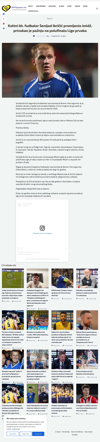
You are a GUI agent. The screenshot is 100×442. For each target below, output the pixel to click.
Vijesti (30, 6)
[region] (25, 426)
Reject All (26, 434)
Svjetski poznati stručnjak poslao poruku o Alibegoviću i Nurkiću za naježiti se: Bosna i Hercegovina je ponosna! (12, 411)
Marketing (65, 432)
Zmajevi (63, 36)
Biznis (85, 6)
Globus (61, 6)
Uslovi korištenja (77, 432)
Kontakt (74, 435)
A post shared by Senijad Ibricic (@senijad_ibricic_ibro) (42, 259)
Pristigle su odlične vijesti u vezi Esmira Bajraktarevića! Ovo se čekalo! (86, 408)
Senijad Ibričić (55, 36)
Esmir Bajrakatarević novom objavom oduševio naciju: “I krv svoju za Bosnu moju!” (37, 408)
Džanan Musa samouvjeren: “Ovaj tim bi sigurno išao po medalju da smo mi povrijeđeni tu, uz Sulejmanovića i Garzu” (86, 337)
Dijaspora (52, 6)
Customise (12, 434)
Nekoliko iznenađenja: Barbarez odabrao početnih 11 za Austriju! (86, 292)
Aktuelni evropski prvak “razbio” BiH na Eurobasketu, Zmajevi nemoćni (37, 334)
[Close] (45, 417)
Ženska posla (33, 11)
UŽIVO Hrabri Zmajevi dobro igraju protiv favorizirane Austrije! (61, 292)
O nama (58, 432)
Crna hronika (41, 6)
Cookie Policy (16, 429)
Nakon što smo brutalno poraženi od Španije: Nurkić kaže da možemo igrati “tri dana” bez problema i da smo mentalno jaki (62, 337)
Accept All (38, 434)
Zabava (77, 6)
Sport (69, 6)
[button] (97, 8)
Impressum (88, 432)
